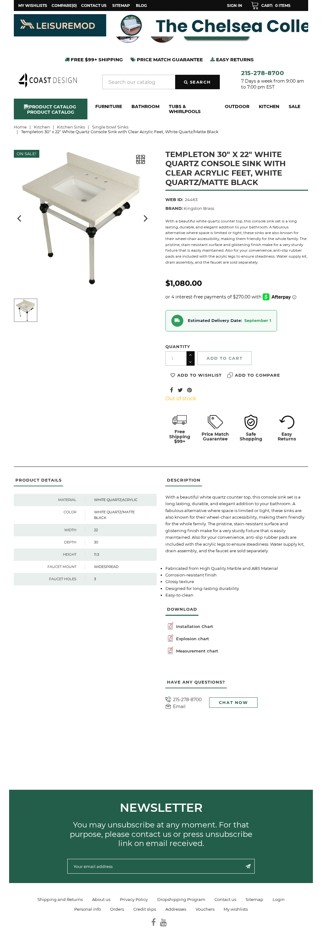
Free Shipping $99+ (179, 436)
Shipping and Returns (60, 899)
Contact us (94, 5)
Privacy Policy (134, 899)
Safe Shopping (251, 436)
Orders (117, 909)
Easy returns (234, 60)
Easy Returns (287, 436)
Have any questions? (196, 682)
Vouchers (205, 909)
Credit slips (144, 909)
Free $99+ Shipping (96, 60)
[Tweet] (180, 389)
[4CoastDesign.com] (47, 79)
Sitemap (121, 5)
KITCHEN (269, 106)
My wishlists (236, 909)
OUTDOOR (237, 106)
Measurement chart (196, 650)
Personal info (87, 909)
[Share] (171, 389)
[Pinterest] (189, 389)
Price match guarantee (169, 60)
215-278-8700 (262, 73)
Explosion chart (192, 638)
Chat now (233, 702)
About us (101, 899)
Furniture (108, 106)
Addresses (175, 909)
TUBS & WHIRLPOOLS (185, 109)
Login (279, 899)
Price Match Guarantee (215, 436)
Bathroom (145, 106)
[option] (150, 25)
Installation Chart (194, 626)
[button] (271, 6)
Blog (141, 5)
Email (179, 706)
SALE (294, 106)
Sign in (234, 5)
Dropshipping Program (181, 899)
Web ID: (174, 199)
